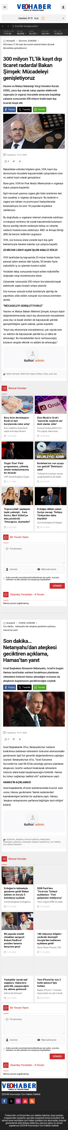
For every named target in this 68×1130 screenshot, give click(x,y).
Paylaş (11, 109)
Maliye (39, 374)
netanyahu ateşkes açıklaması (35, 842)
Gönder (41, 109)
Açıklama (10, 839)
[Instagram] (18, 1101)
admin (39, 360)
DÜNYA (22, 623)
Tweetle (26, 109)
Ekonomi (23, 41)
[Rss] (32, 1101)
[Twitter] (11, 1101)
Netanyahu (45, 839)
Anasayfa (10, 41)
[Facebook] (4, 1101)
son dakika (55, 842)
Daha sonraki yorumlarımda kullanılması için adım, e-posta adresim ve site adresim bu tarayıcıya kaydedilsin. (32, 578)
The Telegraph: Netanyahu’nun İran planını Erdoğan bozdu (40, 26)
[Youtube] (25, 1101)
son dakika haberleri (12, 844)
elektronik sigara (28, 374)
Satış (45, 374)
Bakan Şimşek (12, 374)
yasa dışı (53, 374)
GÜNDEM (32, 41)
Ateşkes (20, 839)
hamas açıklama (32, 839)
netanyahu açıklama (12, 842)
